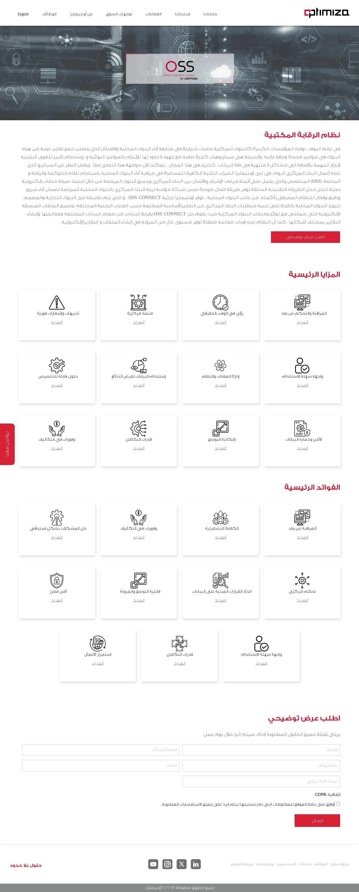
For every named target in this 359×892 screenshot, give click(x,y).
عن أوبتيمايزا (81, 14)
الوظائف (49, 14)
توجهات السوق (119, 14)
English (23, 14)
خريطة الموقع (242, 864)
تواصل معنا (265, 864)
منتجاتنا (182, 14)
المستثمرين (286, 864)
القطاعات (153, 14)
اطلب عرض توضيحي (305, 237)
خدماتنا (210, 14)
